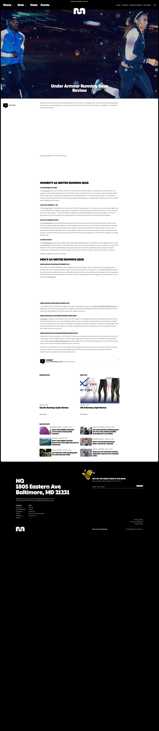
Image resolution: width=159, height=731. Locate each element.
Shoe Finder (147, 5)
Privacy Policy (138, 519)
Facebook (19, 515)
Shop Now (85, 1)
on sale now (51, 277)
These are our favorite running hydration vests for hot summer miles (106, 453)
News (34, 5)
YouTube (19, 507)
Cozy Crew (46, 191)
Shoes (7, 5)
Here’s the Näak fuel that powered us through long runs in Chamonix (65, 442)
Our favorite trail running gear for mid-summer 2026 (64, 453)
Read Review (43, 414)
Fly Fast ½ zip (47, 208)
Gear (21, 5)
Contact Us (32, 515)
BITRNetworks (21, 509)
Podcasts (125, 5)
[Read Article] (59, 390)
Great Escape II (48, 243)
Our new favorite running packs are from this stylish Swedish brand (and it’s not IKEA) (106, 431)
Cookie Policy (138, 524)
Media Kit (32, 511)
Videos (118, 5)
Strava (18, 513)
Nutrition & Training (136, 5)
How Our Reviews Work (36, 513)
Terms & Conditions (136, 522)
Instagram (19, 511)
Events (45, 5)
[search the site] (155, 5)
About (31, 509)
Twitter (18, 517)
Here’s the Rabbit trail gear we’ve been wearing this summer (63, 431)
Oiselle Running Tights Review (54, 407)
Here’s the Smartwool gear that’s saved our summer (104, 442)
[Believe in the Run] (79, 11)
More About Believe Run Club (44, 500)
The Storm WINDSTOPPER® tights (103, 306)
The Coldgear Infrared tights (60, 341)
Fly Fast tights (47, 223)
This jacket (43, 319)
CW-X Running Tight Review (93, 407)
